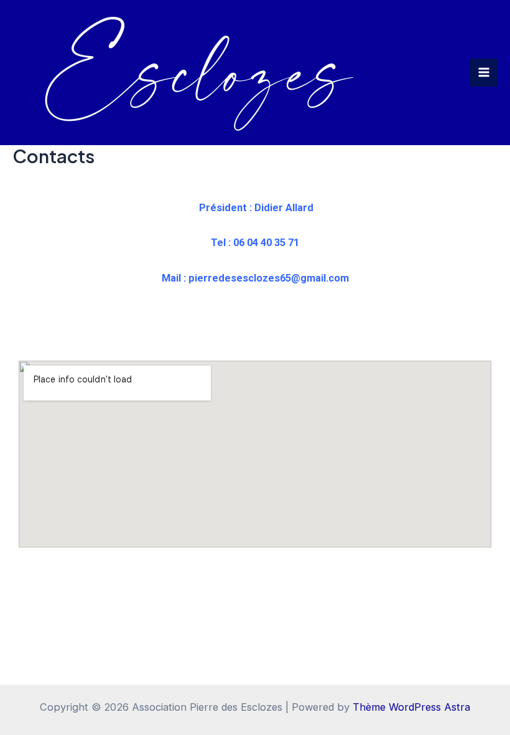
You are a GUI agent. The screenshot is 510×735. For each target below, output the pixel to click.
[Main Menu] (484, 73)
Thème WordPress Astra (411, 707)
